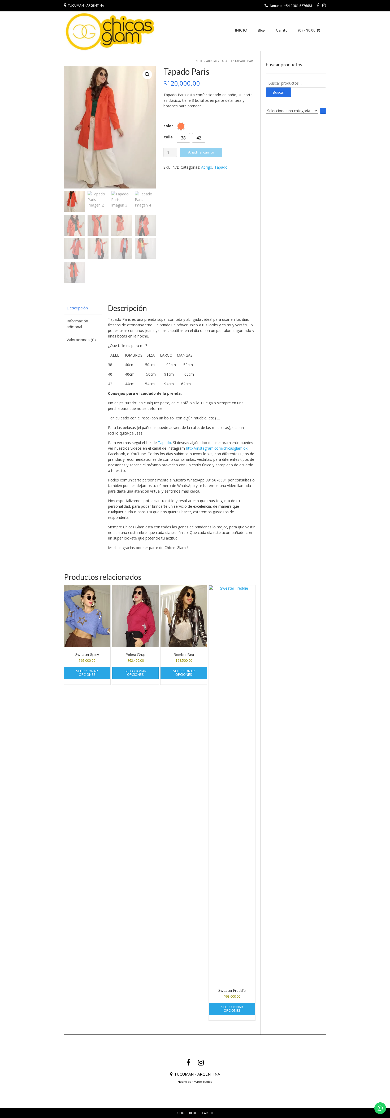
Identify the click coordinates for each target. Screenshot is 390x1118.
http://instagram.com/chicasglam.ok (217, 448)
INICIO (241, 30)
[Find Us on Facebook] (318, 5)
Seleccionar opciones (87, 673)
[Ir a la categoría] (323, 111)
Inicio (199, 61)
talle (168, 136)
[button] (147, 74)
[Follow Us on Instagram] (324, 5)
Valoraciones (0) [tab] (81, 339)
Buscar (278, 92)
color (168, 125)
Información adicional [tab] (77, 324)
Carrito (282, 30)
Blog (261, 30)
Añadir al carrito (201, 152)
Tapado (226, 61)
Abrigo (211, 61)
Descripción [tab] (77, 307)
